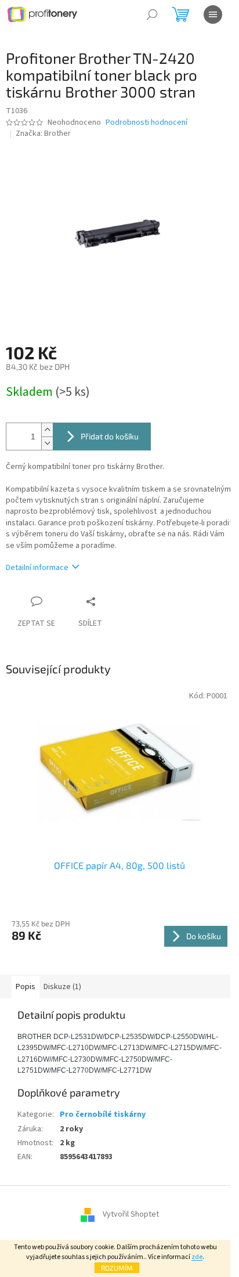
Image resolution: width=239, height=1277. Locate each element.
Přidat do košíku (110, 436)
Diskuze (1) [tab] (62, 987)
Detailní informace (37, 567)
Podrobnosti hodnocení (146, 122)
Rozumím (117, 1268)
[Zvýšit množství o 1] (47, 430)
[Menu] (212, 14)
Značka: (43, 133)
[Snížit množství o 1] (47, 443)
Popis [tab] (25, 987)
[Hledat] (152, 14)
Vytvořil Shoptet (131, 1214)
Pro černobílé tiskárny (103, 1114)
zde (196, 1257)
